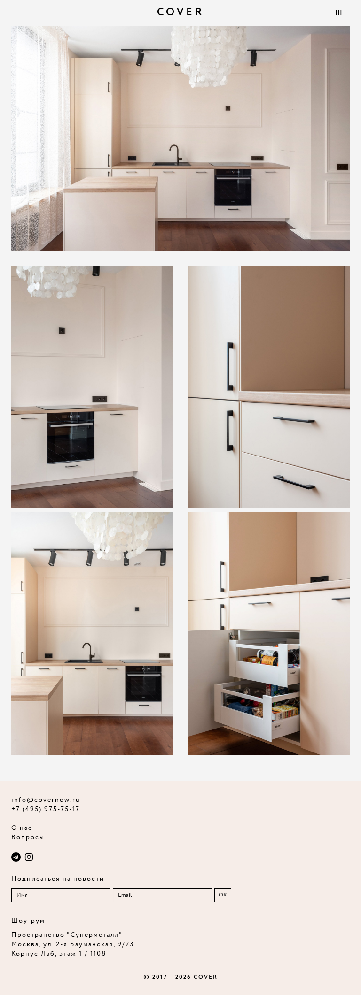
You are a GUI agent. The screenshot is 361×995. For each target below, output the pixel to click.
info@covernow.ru (45, 800)
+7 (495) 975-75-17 (45, 809)
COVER (180, 12)
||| (338, 13)
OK (223, 895)
